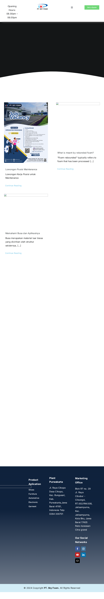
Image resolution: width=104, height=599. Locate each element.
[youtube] (77, 554)
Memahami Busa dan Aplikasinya (22, 233)
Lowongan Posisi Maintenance (21, 169)
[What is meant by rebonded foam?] (78, 124)
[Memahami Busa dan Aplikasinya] (26, 210)
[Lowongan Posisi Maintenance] (26, 132)
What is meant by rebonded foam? (75, 152)
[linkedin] (83, 554)
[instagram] (83, 548)
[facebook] (77, 548)
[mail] (77, 560)
